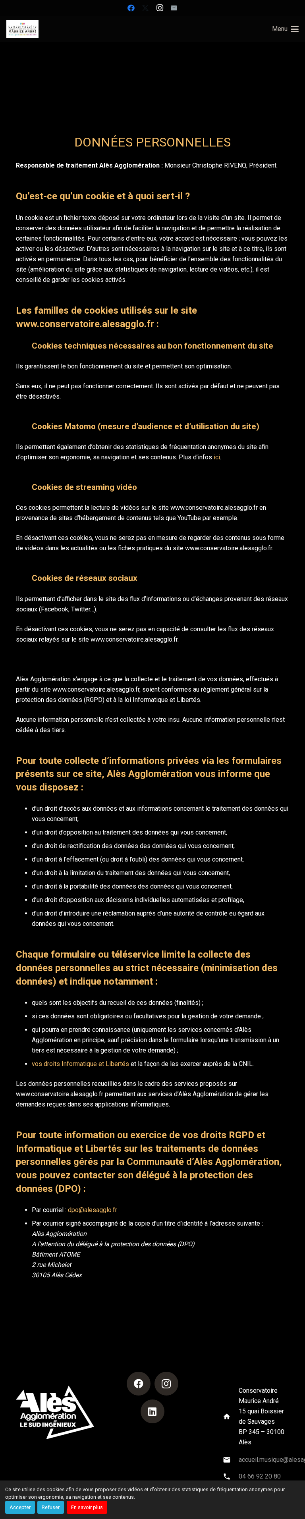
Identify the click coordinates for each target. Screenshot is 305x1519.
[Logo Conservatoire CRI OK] (22, 29)
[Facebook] (131, 8)
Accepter (20, 1507)
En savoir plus (87, 1507)
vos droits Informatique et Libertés (80, 1064)
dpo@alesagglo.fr (92, 1210)
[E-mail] (174, 8)
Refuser (51, 1507)
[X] (145, 8)
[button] (285, 29)
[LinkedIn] (152, 1411)
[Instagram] (159, 8)
